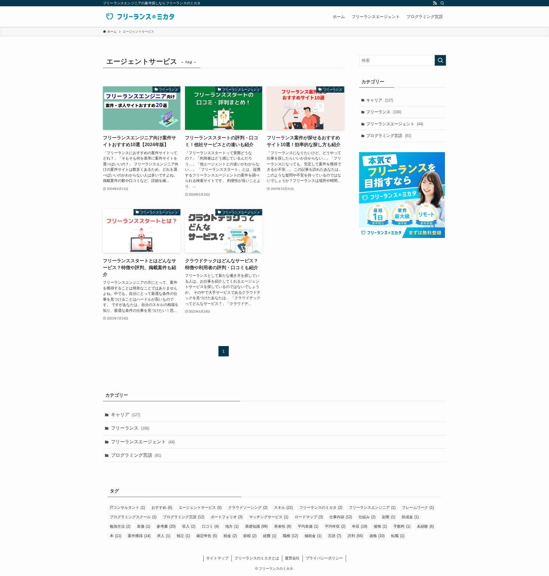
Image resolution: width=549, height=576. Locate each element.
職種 (290, 536)
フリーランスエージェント (394, 124)
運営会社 (292, 558)
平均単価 (308, 526)
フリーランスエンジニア (372, 507)
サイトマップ (217, 558)
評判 (355, 536)
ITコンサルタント (127, 507)
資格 (377, 536)
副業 (388, 517)
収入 (188, 526)
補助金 (313, 536)
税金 (230, 536)
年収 (359, 526)
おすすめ (162, 507)
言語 (334, 536)
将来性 (282, 526)
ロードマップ (309, 517)
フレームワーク (418, 507)
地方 (231, 526)
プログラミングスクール (133, 517)
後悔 (380, 526)
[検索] (442, 3)
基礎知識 (256, 526)
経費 (269, 536)
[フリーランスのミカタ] (140, 16)
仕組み (367, 517)
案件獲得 (139, 536)
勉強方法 (120, 526)
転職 (397, 536)
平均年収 (335, 526)
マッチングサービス (268, 517)
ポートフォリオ (226, 517)
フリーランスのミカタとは (256, 558)
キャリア (379, 100)
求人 (163, 536)
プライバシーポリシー (324, 558)
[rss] (435, 3)
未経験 (425, 526)
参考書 (166, 526)
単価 (143, 526)
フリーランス (383, 112)
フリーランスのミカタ (320, 507)
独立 (183, 536)
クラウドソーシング (247, 507)
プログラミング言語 (388, 135)
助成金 (410, 517)
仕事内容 (340, 517)
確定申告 (206, 536)
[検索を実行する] (440, 60)
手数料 (401, 526)
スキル (283, 507)
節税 (249, 536)
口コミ (210, 526)
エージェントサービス (200, 507)
